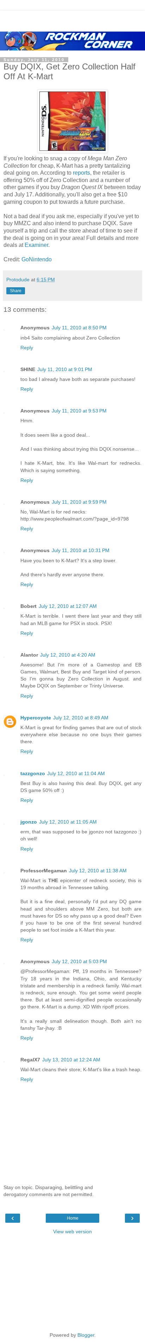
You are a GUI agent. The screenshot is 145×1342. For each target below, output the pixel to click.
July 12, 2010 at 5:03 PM (79, 961)
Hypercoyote (35, 717)
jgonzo (28, 822)
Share (15, 290)
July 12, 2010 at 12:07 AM (68, 606)
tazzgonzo (32, 773)
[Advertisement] (72, 19)
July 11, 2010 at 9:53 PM (79, 411)
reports (81, 173)
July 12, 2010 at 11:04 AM (76, 773)
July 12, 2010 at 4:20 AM (67, 655)
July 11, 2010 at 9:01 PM (64, 369)
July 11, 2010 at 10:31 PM (80, 550)
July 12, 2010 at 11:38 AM (98, 870)
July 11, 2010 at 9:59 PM (79, 502)
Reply (26, 347)
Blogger (85, 1335)
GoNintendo (36, 259)
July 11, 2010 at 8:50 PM (79, 327)
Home (72, 1218)
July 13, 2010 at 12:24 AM (71, 1059)
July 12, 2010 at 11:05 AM (68, 822)
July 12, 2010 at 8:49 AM (80, 717)
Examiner (36, 245)
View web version (72, 1231)
